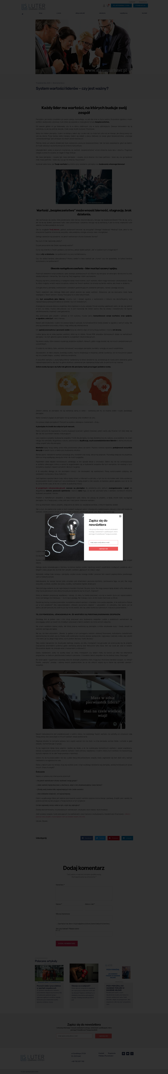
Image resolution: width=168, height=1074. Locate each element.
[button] (120, 516)
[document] (84, 537)
